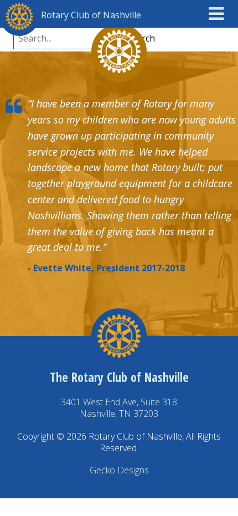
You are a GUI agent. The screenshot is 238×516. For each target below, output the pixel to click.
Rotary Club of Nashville (91, 15)
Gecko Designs (119, 470)
